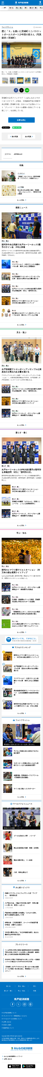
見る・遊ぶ (19, 8)
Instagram (24, 1004)
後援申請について (8, 1028)
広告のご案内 (7, 1025)
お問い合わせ (7, 1022)
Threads (30, 1004)
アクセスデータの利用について (12, 1019)
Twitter (18, 1004)
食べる (11, 8)
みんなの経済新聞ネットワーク (21, 1048)
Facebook (12, 1004)
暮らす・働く (34, 8)
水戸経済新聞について (9, 1013)
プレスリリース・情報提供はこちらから (15, 1016)
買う (26, 8)
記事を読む (21, 120)
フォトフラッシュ (7, 27)
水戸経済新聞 (21, 2)
